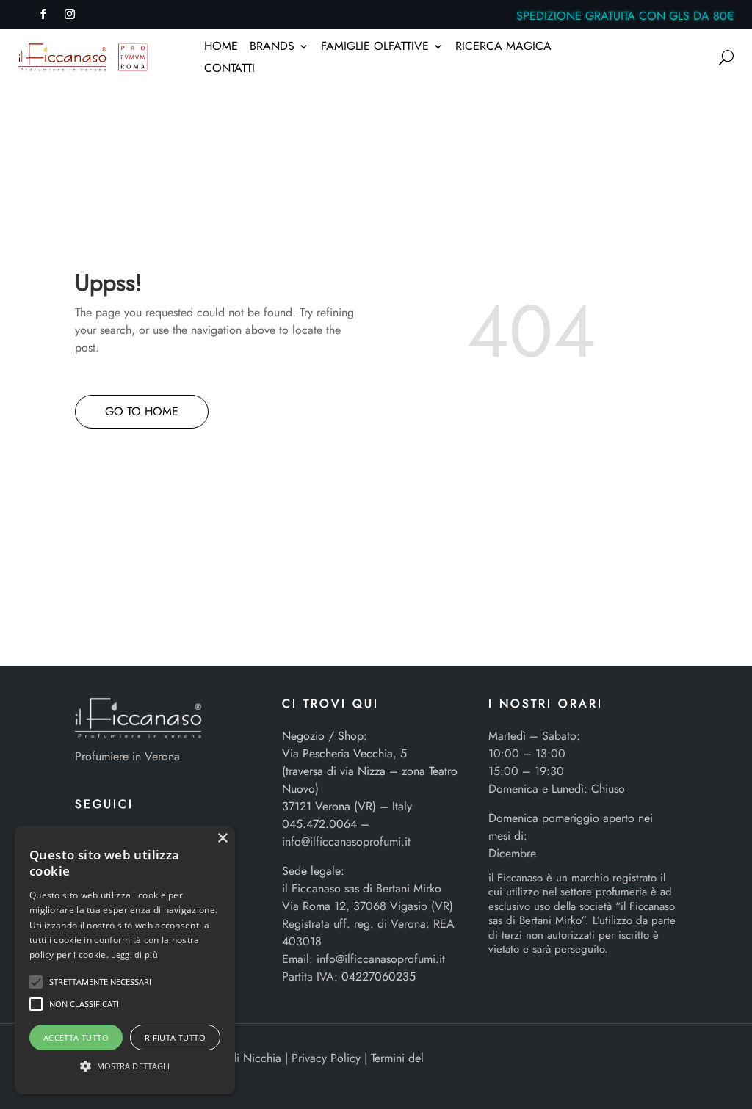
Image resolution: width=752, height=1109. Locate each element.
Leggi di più (134, 954)
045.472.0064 (319, 823)
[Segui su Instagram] (69, 14)
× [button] (222, 838)
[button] (36, 982)
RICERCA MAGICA (503, 47)
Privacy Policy (326, 1058)
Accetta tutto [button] (76, 1037)
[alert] (125, 960)
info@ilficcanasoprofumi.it (346, 841)
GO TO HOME (141, 411)
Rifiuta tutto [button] (175, 1037)
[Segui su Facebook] (43, 14)
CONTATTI (229, 69)
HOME (221, 47)
